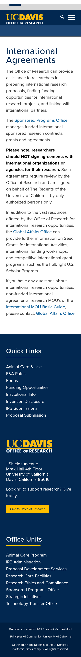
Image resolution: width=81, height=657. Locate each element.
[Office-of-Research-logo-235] (33, 17)
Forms (12, 380)
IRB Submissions (21, 408)
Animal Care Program (26, 555)
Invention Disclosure (25, 401)
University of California (57, 636)
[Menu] (69, 17)
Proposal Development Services (36, 569)
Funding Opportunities (27, 387)
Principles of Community (25, 636)
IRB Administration (23, 562)
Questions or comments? (24, 629)
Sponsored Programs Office (41, 120)
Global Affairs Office (32, 232)
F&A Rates (16, 373)
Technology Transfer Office (31, 603)
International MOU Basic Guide (35, 307)
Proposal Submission (26, 415)
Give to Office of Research (27, 509)
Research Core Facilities (28, 576)
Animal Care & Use (24, 366)
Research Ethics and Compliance (37, 583)
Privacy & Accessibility (57, 629)
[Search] (60, 17)
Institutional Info (21, 394)
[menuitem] (15, 5)
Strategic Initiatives (23, 596)
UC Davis (16, 5)
